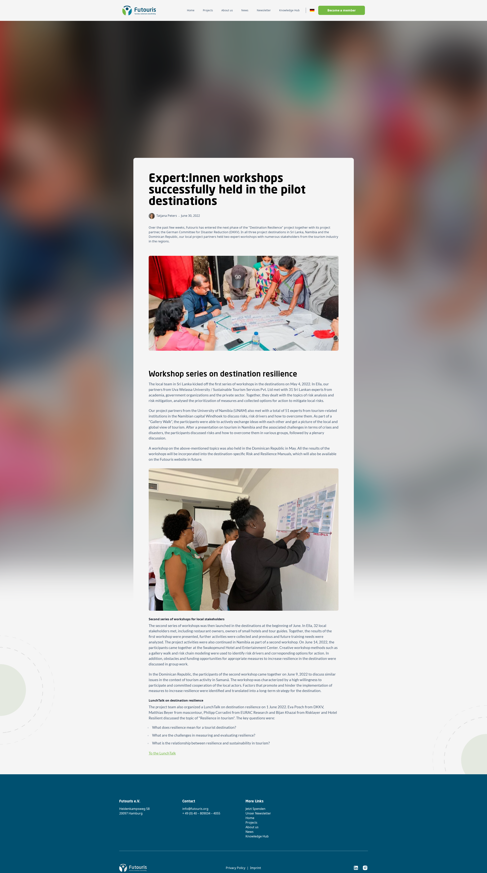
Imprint (255, 868)
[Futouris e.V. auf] (356, 868)
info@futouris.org (195, 809)
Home (250, 818)
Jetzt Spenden (255, 809)
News (250, 832)
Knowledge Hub (257, 836)
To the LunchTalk (162, 753)
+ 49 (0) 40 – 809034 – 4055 (201, 813)
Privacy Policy (235, 868)
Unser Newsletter (258, 813)
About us (252, 827)
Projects (251, 822)
